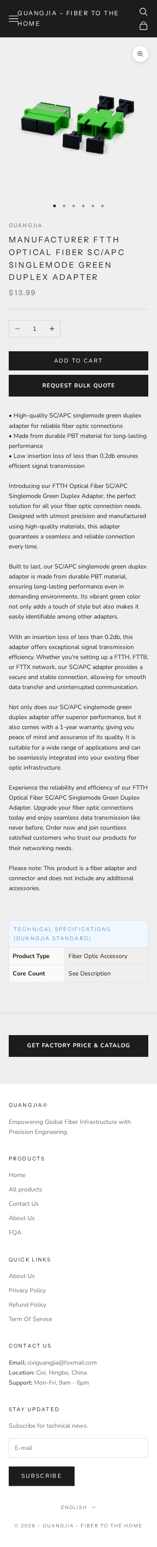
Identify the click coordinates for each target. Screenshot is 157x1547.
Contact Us (24, 1204)
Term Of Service (30, 1319)
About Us (22, 1218)
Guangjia (26, 225)
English (74, 1507)
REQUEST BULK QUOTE (78, 386)
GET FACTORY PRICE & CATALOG (78, 1045)
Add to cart (78, 361)
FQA (15, 1232)
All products (25, 1189)
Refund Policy (27, 1305)
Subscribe (41, 1476)
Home (17, 1175)
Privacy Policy (27, 1290)
